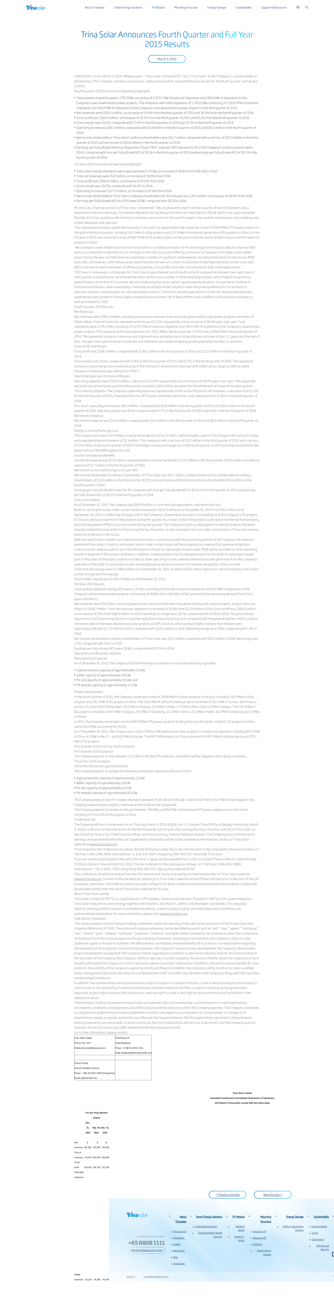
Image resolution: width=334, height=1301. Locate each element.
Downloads (179, 1263)
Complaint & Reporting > (156, 1276)
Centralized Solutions (206, 1226)
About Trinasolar (95, 7)
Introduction (179, 1231)
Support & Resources (274, 7)
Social (315, 1232)
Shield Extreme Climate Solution (210, 1234)
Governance (318, 1239)
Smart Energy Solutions (128, 7)
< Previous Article (228, 1194)
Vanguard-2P (259, 1237)
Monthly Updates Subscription (147, 1250)
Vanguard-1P (259, 1231)
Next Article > (272, 1194)
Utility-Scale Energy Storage (293, 1228)
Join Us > (130, 1276)
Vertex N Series (240, 1228)
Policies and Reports (323, 1247)
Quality (177, 1244)
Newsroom (179, 1250)
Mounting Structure (186, 7)
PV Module (158, 7)
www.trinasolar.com (103, 844)
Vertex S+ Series (239, 1238)
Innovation (178, 1237)
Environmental (319, 1226)
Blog (175, 1257)
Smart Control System (264, 1252)
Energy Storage (216, 7)
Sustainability (243, 7)
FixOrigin (257, 1244)
